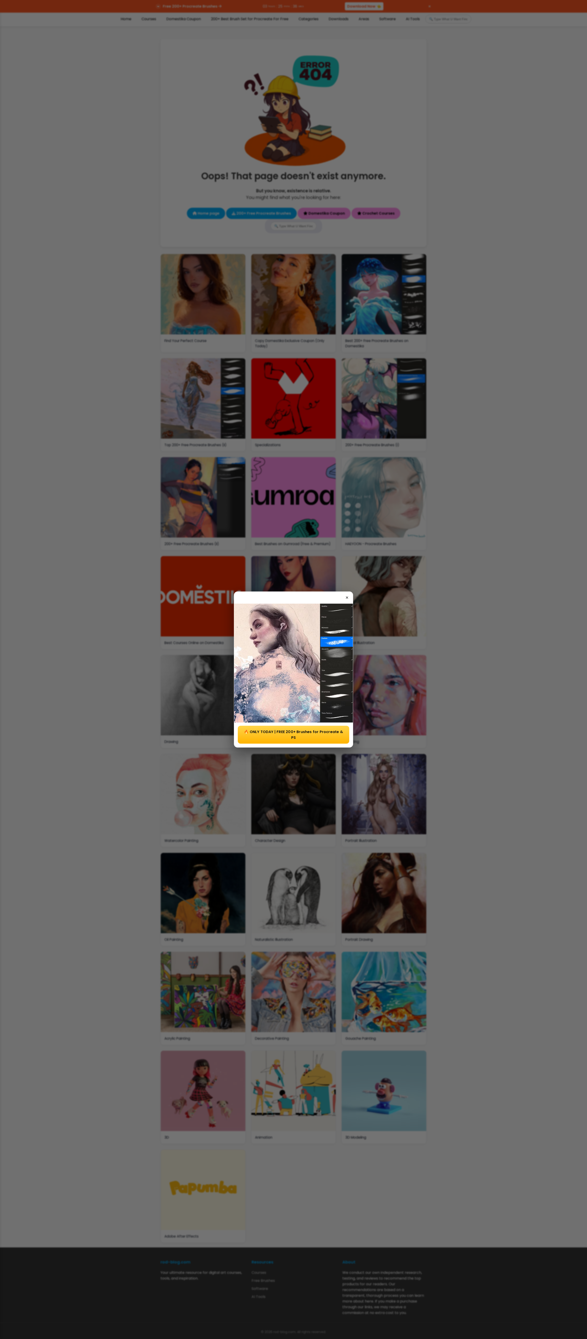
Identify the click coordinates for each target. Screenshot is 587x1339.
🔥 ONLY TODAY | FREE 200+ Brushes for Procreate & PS (293, 734)
